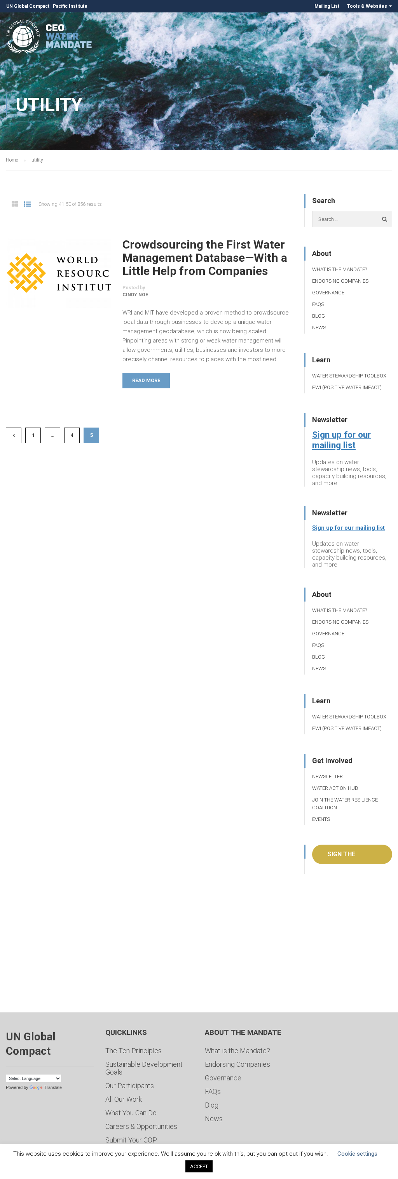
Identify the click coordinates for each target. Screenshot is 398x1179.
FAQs (318, 304)
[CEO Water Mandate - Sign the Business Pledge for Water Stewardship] (49, 37)
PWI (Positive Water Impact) (347, 387)
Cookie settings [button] (357, 1153)
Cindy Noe (135, 294)
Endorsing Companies (340, 281)
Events (321, 819)
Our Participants (129, 1086)
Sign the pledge (341, 857)
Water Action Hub (335, 788)
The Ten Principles (133, 1051)
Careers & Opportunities (141, 1126)
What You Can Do (131, 1113)
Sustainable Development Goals (144, 1068)
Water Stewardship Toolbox (349, 376)
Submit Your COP (131, 1140)
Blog (318, 316)
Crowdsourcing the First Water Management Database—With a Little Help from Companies (204, 258)
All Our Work (123, 1099)
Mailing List (326, 6)
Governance (328, 293)
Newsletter (327, 776)
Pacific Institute (70, 6)
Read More (146, 380)
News (319, 327)
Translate (53, 1087)
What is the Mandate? (339, 269)
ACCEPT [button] (199, 1166)
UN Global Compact (27, 6)
